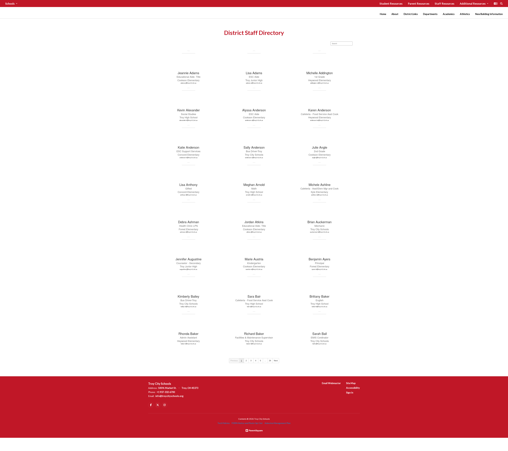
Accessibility (353, 387)
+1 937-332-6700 (166, 392)
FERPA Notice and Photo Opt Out (247, 423)
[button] (11, 3)
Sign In (349, 392)
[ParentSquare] (254, 430)
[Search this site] (501, 3)
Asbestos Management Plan (278, 423)
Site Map (351, 383)
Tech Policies (223, 423)
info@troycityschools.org (169, 396)
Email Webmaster (331, 383)
